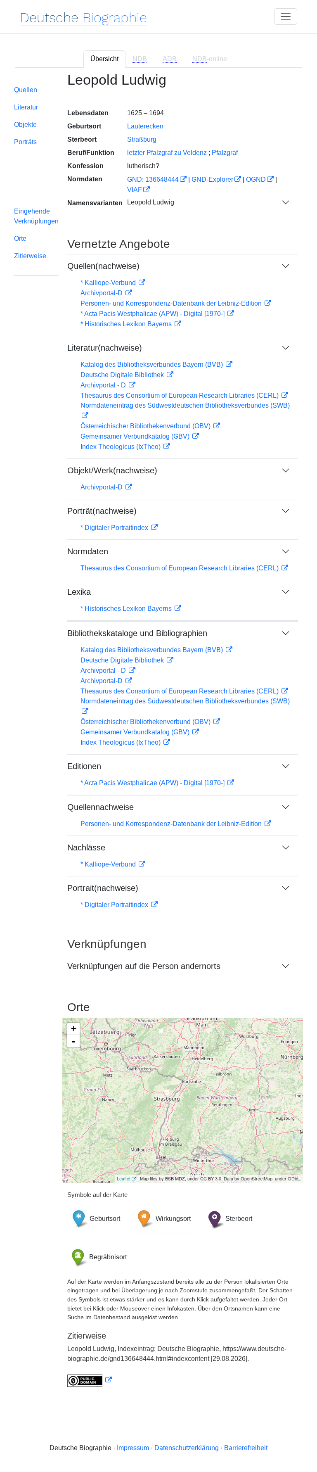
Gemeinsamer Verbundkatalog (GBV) (135, 436)
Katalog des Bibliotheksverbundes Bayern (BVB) (152, 364)
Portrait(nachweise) (102, 888)
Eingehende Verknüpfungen (36, 216)
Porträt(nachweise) (102, 510)
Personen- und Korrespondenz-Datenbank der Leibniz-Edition (171, 303)
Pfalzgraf (225, 152)
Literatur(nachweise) (104, 347)
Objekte (25, 124)
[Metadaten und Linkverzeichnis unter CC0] (89, 1380)
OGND (256, 179)
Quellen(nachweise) (103, 266)
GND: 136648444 (153, 179)
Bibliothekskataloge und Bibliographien (137, 633)
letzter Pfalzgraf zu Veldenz (167, 152)
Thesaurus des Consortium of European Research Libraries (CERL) (180, 395)
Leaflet (123, 1178)
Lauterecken (145, 126)
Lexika (79, 591)
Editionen (84, 766)
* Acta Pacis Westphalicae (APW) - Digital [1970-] (153, 313)
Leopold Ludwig (150, 202)
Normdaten (87, 551)
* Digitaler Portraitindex (115, 527)
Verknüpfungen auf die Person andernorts (143, 966)
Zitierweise (30, 255)
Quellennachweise (100, 807)
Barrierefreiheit (245, 1447)
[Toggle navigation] (285, 16)
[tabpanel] (158, 735)
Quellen (25, 89)
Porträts (25, 141)
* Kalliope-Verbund (108, 282)
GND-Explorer (212, 179)
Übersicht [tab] (104, 58)
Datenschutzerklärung (186, 1447)
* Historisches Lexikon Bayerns (126, 324)
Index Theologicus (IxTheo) (121, 446)
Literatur (26, 107)
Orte (20, 238)
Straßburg (141, 139)
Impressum (133, 1447)
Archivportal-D (102, 293)
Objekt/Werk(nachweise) (112, 470)
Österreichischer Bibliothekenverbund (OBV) (146, 426)
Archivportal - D (104, 385)
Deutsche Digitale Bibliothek (123, 374)
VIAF (134, 189)
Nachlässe (86, 847)
